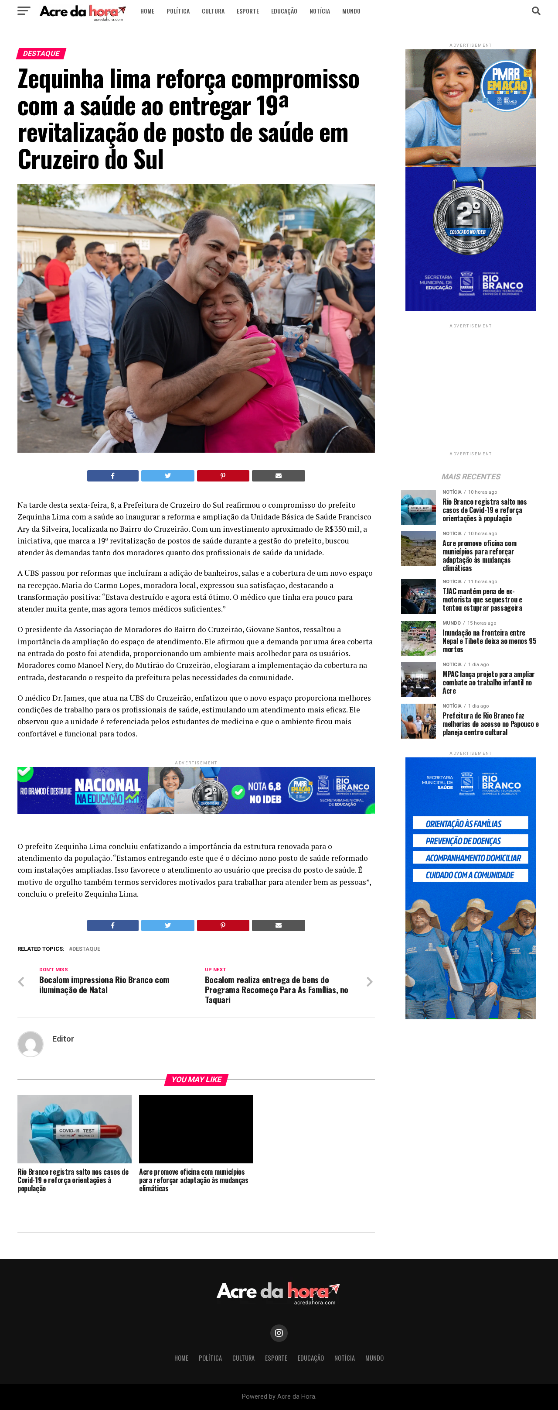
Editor (63, 1039)
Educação (284, 10)
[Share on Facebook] (113, 475)
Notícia (320, 10)
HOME (147, 10)
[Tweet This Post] (168, 475)
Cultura (213, 10)
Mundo (351, 10)
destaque (86, 949)
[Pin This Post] (223, 475)
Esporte (248, 10)
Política (178, 10)
